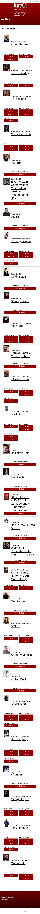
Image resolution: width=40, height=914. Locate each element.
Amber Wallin (19, 679)
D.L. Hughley (19, 739)
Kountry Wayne (21, 241)
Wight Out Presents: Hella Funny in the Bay (22, 551)
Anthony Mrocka (21, 654)
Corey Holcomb (21, 134)
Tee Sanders (19, 601)
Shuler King (18, 703)
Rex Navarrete (20, 452)
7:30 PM (10, 111)
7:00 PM (10, 56)
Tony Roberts (19, 827)
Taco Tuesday (20, 73)
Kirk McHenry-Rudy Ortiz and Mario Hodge (20, 576)
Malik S (15, 414)
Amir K (15, 626)
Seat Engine (23, 911)
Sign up (31, 1)
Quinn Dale (18, 863)
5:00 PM (26, 875)
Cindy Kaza (18, 276)
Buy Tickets (20, 174)
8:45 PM (26, 149)
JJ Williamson (20, 379)
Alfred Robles (19, 44)
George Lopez (20, 799)
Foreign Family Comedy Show (20, 354)
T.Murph (16, 162)
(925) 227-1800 (20, 10)
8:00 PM (10, 85)
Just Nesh (17, 477)
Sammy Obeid (20, 301)
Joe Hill (15, 216)
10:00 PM (11, 114)
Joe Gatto (17, 325)
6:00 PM (26, 146)
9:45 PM (10, 59)
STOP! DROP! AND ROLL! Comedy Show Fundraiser (20, 502)
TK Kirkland (18, 98)
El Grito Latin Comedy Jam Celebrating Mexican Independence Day (20, 190)
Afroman (16, 774)
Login (37, 1)
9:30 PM (10, 341)
